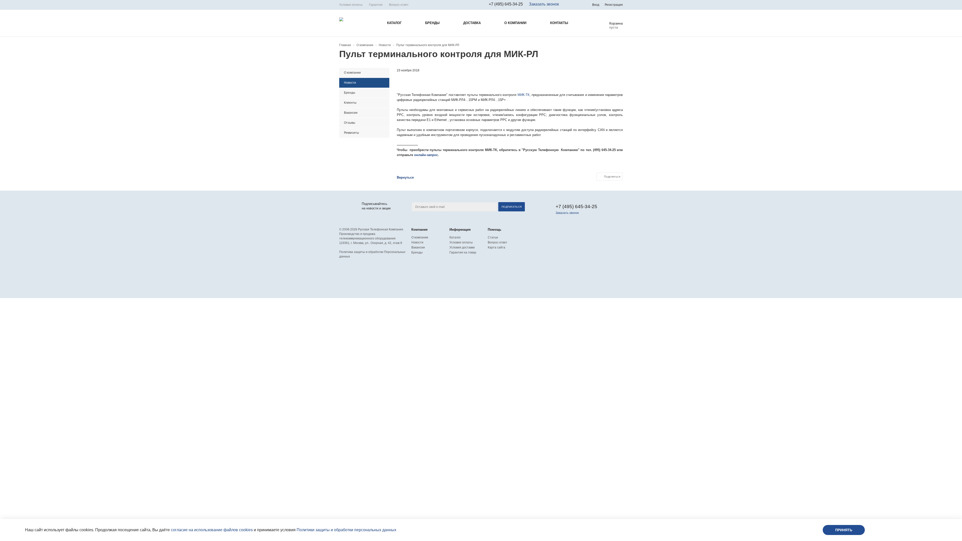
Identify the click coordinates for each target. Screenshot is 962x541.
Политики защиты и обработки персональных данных (346, 530)
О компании (419, 237)
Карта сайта (496, 247)
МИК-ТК (524, 95)
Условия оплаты (461, 242)
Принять (843, 530)
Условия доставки (462, 247)
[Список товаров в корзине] (612, 27)
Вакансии (418, 247)
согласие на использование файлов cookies (212, 530)
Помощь (494, 229)
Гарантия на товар (462, 252)
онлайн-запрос (426, 155)
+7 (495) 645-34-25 (506, 4)
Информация (460, 229)
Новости (417, 242)
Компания (419, 229)
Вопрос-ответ (497, 242)
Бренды (417, 252)
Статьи (493, 237)
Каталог (455, 237)
